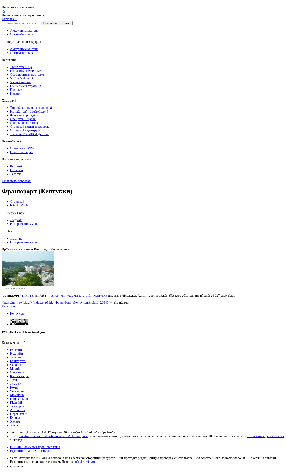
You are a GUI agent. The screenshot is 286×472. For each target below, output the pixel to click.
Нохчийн (16, 353)
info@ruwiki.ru (84, 461)
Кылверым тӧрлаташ (16, 181)
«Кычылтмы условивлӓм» (265, 436)
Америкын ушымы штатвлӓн (72, 295)
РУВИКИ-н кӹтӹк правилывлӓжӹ (35, 447)
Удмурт (15, 383)
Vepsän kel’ (18, 391)
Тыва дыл (17, 406)
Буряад (15, 417)
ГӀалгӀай (16, 402)
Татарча (15, 357)
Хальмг (15, 421)
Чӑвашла (16, 365)
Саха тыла (17, 372)
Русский (16, 349)
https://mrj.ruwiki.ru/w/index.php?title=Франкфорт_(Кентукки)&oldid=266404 (56, 302)
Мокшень (17, 395)
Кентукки (100, 295)
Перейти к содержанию (18, 7)
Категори (8, 306)
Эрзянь (15, 380)
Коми (14, 387)
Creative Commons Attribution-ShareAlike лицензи (53, 436)
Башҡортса (18, 361)
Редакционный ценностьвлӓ (30, 451)
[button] (23, 15)
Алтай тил (17, 410)
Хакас (14, 425)
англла (26, 295)
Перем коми (18, 414)
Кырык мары (19, 376)
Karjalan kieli (19, 399)
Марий (15, 368)
